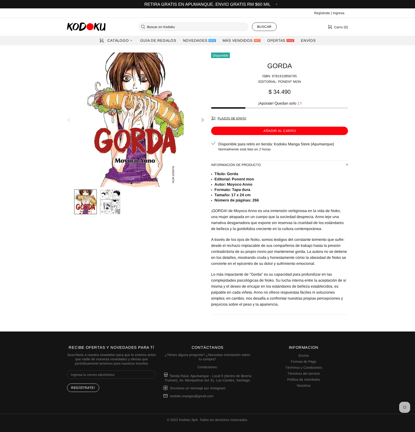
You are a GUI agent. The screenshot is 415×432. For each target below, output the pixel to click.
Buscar (264, 27)
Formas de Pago (303, 361)
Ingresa (338, 13)
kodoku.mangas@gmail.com (192, 396)
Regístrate (322, 13)
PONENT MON (289, 81)
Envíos (304, 355)
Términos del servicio (303, 373)
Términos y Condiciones (303, 367)
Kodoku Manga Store (86, 27)
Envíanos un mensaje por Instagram (198, 388)
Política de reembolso (303, 379)
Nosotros (304, 385)
